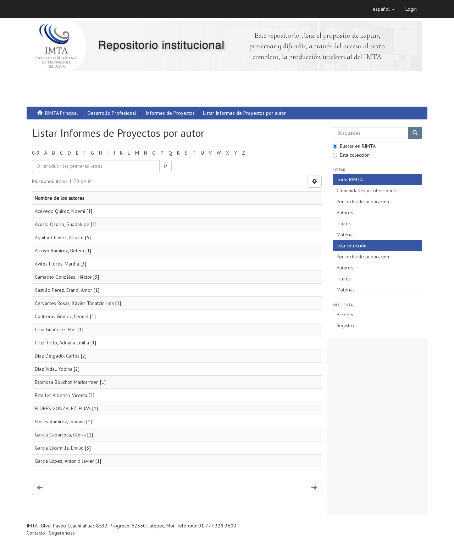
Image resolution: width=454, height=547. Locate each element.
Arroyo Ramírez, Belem (59, 250)
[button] (383, 9)
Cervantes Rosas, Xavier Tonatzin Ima (74, 303)
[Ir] (415, 133)
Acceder (345, 314)
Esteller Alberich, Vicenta (61, 395)
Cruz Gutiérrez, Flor (55, 329)
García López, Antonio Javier (64, 461)
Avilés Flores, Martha (57, 264)
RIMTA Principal (61, 113)
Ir (165, 166)
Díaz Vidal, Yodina (53, 369)
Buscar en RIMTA (358, 146)
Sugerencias (62, 533)
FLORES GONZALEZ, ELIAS (63, 408)
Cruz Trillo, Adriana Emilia (62, 342)
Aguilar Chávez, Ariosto (59, 237)
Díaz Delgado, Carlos (57, 356)
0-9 (35, 153)
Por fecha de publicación (363, 201)
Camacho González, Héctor (63, 277)
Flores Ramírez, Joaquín (60, 421)
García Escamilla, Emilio (59, 448)
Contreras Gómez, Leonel (62, 316)
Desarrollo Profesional (112, 113)
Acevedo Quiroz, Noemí (60, 211)
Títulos (344, 223)
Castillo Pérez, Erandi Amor (63, 290)
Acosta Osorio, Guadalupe (62, 224)
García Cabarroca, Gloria (60, 434)
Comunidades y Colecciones (366, 190)
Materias (346, 234)
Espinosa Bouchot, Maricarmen (67, 382)
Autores (345, 212)
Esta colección (355, 155)
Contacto (36, 533)
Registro (345, 325)
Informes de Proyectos (170, 113)
